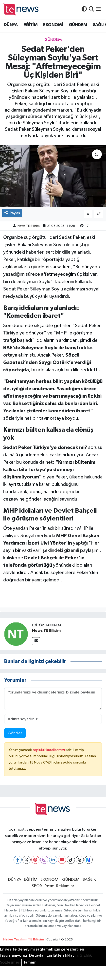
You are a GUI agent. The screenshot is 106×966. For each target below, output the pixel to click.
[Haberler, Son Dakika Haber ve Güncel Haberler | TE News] (21, 9)
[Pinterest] (35, 860)
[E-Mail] (36, 641)
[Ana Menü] (98, 9)
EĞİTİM (30, 25)
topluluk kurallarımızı (49, 750)
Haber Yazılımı (15, 939)
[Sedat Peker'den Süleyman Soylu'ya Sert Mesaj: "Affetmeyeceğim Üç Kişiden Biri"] (53, 176)
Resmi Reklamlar (59, 886)
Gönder (15, 733)
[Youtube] (62, 860)
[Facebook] (18, 860)
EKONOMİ (53, 25)
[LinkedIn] (53, 860)
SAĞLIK (89, 880)
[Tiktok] (71, 860)
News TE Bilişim (29, 226)
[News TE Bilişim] (16, 634)
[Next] (89, 860)
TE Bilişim (36, 939)
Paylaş (15, 213)
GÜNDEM (78, 25)
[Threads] (80, 860)
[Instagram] (44, 860)
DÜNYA (11, 25)
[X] (26, 860)
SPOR (37, 886)
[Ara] (91, 9)
